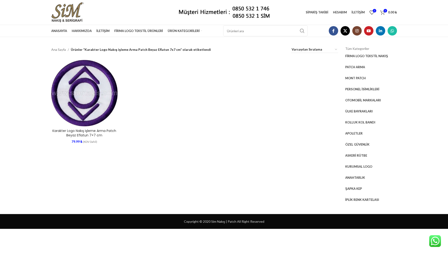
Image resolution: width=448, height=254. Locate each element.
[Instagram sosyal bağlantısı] (357, 31)
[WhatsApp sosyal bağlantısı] (392, 31)
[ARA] (302, 30)
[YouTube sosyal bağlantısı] (368, 31)
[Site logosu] (69, 12)
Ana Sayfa (58, 50)
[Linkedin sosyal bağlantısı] (380, 31)
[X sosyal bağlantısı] (345, 31)
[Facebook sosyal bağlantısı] (333, 31)
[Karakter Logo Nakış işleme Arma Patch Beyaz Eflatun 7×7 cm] (84, 93)
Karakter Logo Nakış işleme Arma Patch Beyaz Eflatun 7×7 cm (84, 133)
